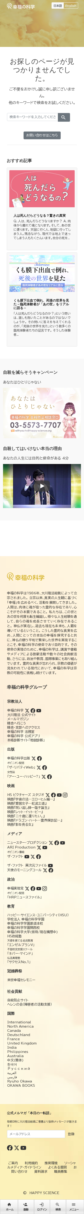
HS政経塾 (14, 936)
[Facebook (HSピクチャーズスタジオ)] (53, 794)
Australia (15, 1056)
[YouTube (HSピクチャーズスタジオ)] (59, 794)
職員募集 (60, 1171)
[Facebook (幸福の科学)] (33, 710)
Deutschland (18, 1035)
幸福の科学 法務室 (21, 731)
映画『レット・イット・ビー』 (25, 812)
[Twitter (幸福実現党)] (27, 888)
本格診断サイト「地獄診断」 (26, 740)
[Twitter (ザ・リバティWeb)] (38, 767)
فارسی (12, 1077)
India (12, 1047)
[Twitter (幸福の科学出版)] (33, 758)
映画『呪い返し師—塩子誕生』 (28, 807)
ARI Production (21, 847)
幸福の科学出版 (18, 758)
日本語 (57, 5)
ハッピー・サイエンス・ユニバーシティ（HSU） (38, 915)
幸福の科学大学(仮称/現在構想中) (32, 932)
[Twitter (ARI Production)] (39, 847)
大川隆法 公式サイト (21, 714)
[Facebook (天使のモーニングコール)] (51, 870)
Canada (14, 1030)
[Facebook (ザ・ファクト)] (38, 856)
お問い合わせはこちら (42, 135)
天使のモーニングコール (24, 870)
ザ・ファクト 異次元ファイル (27, 865)
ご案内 (13, 1163)
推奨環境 (51, 1163)
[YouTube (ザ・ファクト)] (26, 856)
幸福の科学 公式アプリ (23, 736)
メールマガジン (18, 719)
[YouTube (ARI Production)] (44, 847)
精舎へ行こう (16, 723)
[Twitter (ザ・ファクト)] (32, 856)
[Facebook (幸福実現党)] (33, 888)
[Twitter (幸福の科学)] (27, 710)
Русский (18, 1068)
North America (20, 1026)
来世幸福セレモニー (21, 980)
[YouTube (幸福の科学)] (38, 710)
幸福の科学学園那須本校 (25, 923)
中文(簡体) (15, 1060)
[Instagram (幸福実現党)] (44, 888)
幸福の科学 (15, 710)
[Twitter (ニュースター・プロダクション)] (51, 842)
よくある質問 (57, 1167)
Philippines (17, 1051)
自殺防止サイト (17, 1000)
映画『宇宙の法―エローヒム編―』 (31, 799)
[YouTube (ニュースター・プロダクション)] (62, 842)
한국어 (12, 1064)
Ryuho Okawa (19, 1081)
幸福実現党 (15, 888)
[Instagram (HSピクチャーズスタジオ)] (65, 794)
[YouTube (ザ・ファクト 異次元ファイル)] (50, 865)
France (13, 1039)
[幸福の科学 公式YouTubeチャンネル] (23, 1147)
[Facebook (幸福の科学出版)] (39, 758)
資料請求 (40, 1171)
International (19, 1022)
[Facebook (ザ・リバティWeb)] (44, 767)
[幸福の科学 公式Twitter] (17, 1147)
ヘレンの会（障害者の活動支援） (29, 1004)
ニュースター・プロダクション (27, 842)
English (70, 5)
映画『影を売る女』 (20, 824)
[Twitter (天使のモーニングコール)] (45, 870)
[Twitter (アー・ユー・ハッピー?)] (43, 776)
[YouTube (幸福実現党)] (38, 888)
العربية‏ (11, 1073)
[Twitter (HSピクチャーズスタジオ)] (47, 794)
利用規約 (31, 1163)
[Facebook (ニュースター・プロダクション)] (56, 842)
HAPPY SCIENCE (44, 1193)
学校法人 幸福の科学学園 (25, 919)
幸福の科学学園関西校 (23, 927)
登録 (71, 1134)
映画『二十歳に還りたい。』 (26, 816)
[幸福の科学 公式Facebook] (10, 1147)
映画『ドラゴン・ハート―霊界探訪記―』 (34, 820)
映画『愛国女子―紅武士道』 (26, 803)
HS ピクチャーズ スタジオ (25, 794)
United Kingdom (22, 1043)
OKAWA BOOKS (21, 1085)
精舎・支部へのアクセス (23, 727)
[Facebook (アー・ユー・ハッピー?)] (49, 776)
